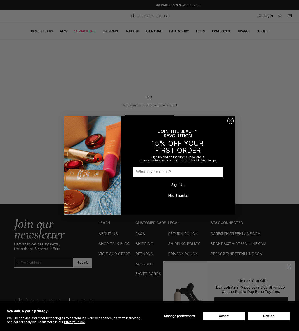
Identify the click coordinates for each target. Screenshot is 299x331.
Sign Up (178, 184)
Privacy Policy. (74, 322)
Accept (224, 316)
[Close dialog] (230, 120)
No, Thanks (178, 195)
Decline (268, 316)
